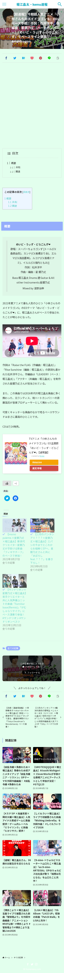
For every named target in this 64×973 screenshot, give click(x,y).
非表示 (26, 192)
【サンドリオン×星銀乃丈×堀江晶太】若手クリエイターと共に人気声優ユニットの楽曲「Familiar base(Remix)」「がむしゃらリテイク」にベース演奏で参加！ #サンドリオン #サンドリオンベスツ (14, 605)
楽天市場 (37, 468)
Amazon (37, 462)
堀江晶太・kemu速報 (32, 4)
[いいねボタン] (6, 483)
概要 (13, 163)
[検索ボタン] (59, 4)
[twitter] (32, 964)
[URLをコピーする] (57, 58)
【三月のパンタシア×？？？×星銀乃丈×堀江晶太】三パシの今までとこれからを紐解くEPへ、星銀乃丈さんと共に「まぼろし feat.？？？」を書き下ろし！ (42, 548)
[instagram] (36, 964)
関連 (18, 171)
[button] (6, 58)
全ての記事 (13, 648)
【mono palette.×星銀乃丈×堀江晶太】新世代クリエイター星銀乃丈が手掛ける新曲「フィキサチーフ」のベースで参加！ (13, 544)
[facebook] (27, 964)
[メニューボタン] (4, 4)
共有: (18, 167)
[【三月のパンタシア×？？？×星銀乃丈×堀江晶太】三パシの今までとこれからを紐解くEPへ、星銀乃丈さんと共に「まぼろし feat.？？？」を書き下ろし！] (42, 525)
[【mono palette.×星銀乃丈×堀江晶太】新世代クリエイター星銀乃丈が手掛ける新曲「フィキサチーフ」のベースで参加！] (14, 525)
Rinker (41, 456)
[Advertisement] (32, 106)
